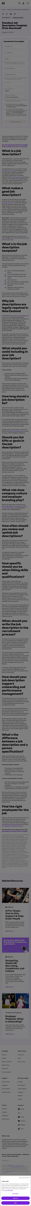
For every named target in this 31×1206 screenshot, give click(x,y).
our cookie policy (9, 1190)
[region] (15, 1190)
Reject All (15, 1198)
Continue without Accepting (24, 1177)
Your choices (15, 1193)
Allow (15, 1203)
